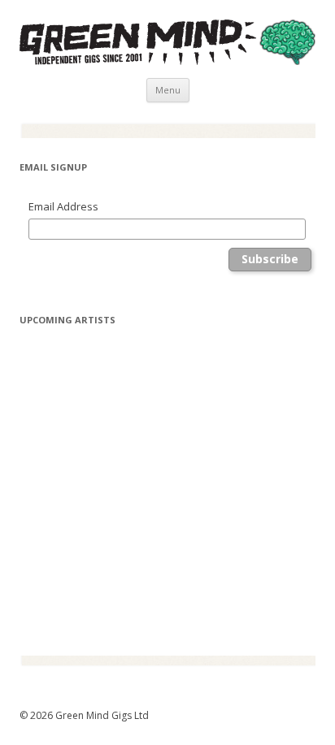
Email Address (63, 206)
